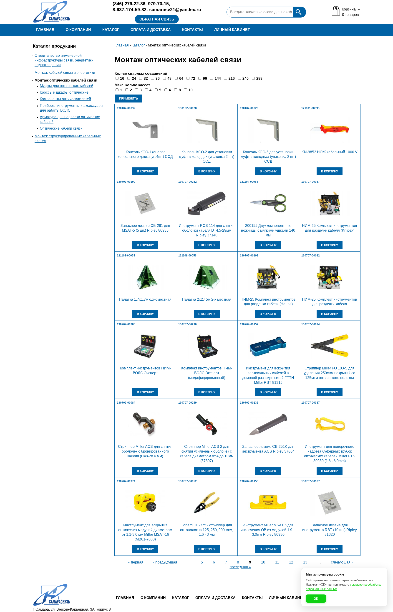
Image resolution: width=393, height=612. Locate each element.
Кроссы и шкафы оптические (64, 92)
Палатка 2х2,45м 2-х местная (206, 299)
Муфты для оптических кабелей (66, 86)
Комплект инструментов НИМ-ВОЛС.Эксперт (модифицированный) (206, 373)
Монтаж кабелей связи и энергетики (65, 72)
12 (291, 562)
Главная (45, 30)
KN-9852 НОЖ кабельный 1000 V (330, 152)
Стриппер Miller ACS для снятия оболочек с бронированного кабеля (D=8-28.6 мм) (145, 451)
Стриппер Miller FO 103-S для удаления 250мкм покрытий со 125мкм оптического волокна (329, 373)
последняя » (240, 567)
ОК (316, 598)
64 (181, 78)
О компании (78, 30)
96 (205, 78)
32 (146, 78)
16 (122, 78)
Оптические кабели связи (61, 128)
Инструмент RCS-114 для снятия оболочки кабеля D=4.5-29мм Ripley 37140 (206, 230)
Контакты (192, 30)
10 (191, 90)
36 (158, 78)
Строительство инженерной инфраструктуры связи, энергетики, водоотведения (64, 60)
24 (134, 78)
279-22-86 (129, 3)
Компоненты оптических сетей (65, 99)
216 (232, 78)
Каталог (110, 30)
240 (245, 78)
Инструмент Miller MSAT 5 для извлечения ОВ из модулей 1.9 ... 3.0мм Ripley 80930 (268, 530)
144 (218, 78)
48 (169, 78)
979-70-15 (158, 3)
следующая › (342, 562)
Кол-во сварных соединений (141, 73)
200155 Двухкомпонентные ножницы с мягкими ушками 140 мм (268, 230)
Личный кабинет (232, 30)
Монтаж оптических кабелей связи (66, 80)
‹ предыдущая (165, 562)
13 (305, 562)
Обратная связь (156, 19)
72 (193, 78)
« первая (135, 562)
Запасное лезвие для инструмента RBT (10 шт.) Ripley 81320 (329, 530)
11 (277, 562)
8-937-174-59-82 (129, 9)
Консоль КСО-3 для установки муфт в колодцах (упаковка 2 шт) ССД (268, 157)
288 (259, 78)
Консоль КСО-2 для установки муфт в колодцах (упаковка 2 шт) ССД (206, 157)
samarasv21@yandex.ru (175, 9)
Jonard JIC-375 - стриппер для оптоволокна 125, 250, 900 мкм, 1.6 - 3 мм (206, 530)
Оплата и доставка (151, 30)
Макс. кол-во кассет (132, 85)
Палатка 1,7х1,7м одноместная (145, 299)
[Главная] (69, 12)
